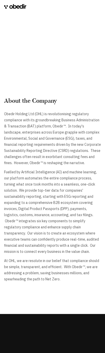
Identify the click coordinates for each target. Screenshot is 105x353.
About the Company (30, 100)
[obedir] (15, 6)
